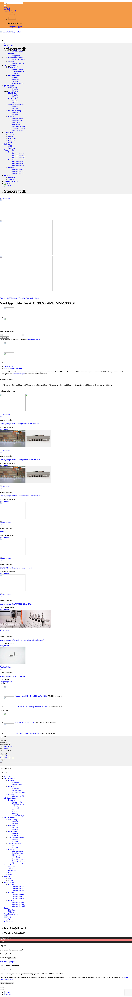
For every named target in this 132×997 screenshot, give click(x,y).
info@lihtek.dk (9, 746)
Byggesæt (16, 50)
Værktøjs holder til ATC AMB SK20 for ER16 (16, 604)
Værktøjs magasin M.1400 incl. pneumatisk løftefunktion (20, 496)
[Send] (5, 5)
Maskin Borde (13, 93)
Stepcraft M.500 (18, 169)
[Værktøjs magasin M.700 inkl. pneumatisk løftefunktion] (25, 410)
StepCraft (11, 134)
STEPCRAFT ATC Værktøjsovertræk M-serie (16, 568)
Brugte (6, 175)
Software (7, 144)
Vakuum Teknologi (14, 111)
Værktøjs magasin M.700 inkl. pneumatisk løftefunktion (19, 423)
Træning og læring (11, 181)
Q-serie (11, 61)
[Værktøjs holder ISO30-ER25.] (9, 317)
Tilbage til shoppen (15, 27)
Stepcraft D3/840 (18, 166)
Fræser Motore (17, 69)
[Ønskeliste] (1, 521)
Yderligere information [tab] (13, 368)
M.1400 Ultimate (18, 59)
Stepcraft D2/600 (18, 156)
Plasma (15, 77)
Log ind (12, 958)
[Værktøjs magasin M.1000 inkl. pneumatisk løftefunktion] (25, 446)
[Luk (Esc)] (1, 987)
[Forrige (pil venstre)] (1, 989)
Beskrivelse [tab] (8, 366)
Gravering (15, 79)
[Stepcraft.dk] (10, 32)
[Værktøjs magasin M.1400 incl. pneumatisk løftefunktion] (25, 483)
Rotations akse (17, 120)
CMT (10, 142)
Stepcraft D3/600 (18, 164)
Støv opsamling (17, 118)
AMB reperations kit (7, 532)
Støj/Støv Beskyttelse (16, 105)
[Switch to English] (7, 186)
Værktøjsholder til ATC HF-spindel (12, 676)
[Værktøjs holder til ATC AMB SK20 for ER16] (12, 591)
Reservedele (9, 150)
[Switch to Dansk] (7, 992)
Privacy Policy (5, 756)
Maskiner (11, 177)
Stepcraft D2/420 (18, 154)
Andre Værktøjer (14, 75)
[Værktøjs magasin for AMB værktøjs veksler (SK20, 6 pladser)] (25, 627)
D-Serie (11, 48)
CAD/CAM (12, 148)
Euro (4, 942)
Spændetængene (19, 374)
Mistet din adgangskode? (9, 962)
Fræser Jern (8, 132)
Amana (10, 136)
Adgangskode (5, 954)
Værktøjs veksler (18, 71)
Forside (7, 44)
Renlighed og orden (19, 126)
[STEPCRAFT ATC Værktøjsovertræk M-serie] (12, 555)
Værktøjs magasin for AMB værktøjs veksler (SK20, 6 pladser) (22, 640)
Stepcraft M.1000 (18, 173)
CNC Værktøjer (10, 65)
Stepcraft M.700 (18, 171)
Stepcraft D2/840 (18, 158)
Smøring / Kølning (18, 128)
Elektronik (16, 122)
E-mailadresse (5, 970)
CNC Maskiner (9, 46)
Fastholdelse (12, 99)
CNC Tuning (12, 87)
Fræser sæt (12, 138)
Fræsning (11, 67)
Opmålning (16, 124)
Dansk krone (8, 940)
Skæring (15, 81)
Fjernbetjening (17, 130)
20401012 (6, 748)
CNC (10, 146)
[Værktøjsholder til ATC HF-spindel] (9, 328)
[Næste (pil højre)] (3, 989)
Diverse (11, 116)
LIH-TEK (11, 140)
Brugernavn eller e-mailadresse (11, 950)
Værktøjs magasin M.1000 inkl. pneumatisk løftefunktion (20, 460)
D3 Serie (11, 160)
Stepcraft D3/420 (18, 162)
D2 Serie (11, 152)
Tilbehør (15, 73)
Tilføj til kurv (4, 337)
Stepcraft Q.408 (18, 63)
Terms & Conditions (7, 758)
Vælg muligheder (6, 682)
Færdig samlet (17, 52)
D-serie (15, 89)
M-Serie (11, 54)
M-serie (15, 91)
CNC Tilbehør (9, 85)
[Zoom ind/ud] (3, 987)
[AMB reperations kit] (12, 519)
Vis (1, 416)
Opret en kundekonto (7, 983)
